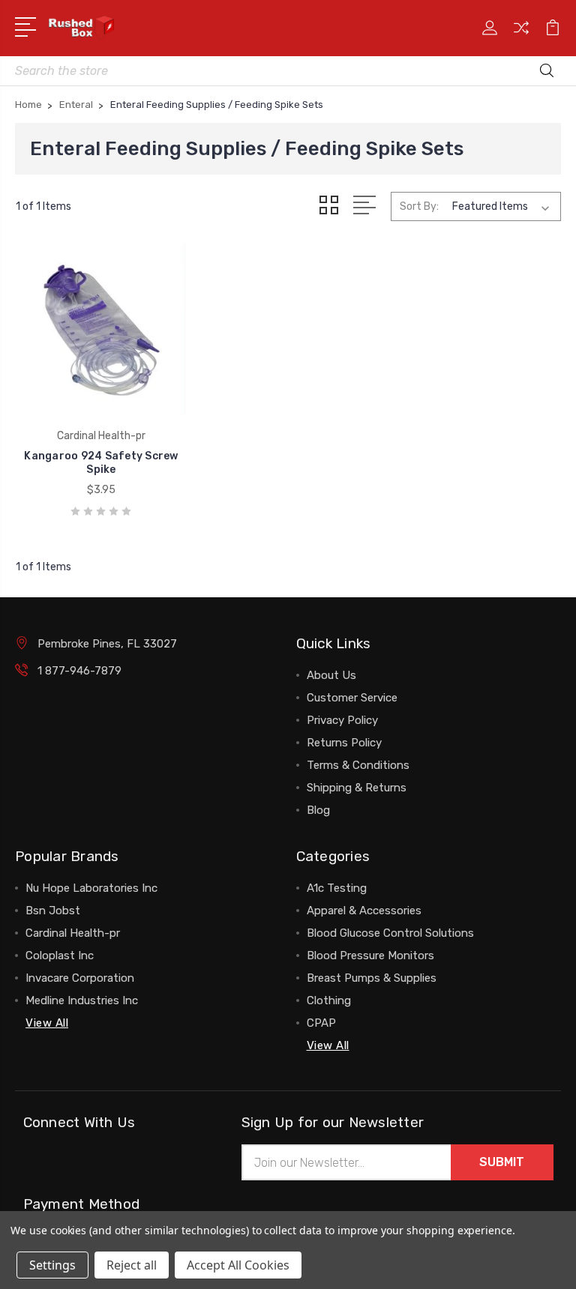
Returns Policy (344, 742)
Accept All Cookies (238, 1265)
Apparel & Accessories (364, 910)
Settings (52, 1265)
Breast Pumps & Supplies (371, 978)
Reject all (131, 1265)
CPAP (321, 1023)
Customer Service (352, 697)
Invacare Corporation (80, 978)
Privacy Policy (342, 720)
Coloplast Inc (60, 955)
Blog (318, 810)
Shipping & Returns (356, 787)
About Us (331, 675)
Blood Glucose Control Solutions (390, 933)
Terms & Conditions (358, 765)
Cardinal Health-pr (73, 933)
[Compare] (521, 36)
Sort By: (419, 206)
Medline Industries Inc (82, 1000)
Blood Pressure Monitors (370, 955)
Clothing (329, 1000)
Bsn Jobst (53, 910)
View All (47, 1023)
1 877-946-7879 (80, 670)
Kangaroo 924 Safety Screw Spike (101, 463)
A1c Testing (337, 888)
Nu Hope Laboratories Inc (92, 888)
